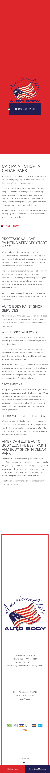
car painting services (28, 195)
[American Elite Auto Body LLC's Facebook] (26, 763)
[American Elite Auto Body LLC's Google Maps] (24, 763)
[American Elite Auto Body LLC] (25, 90)
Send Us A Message (37, 769)
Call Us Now (12, 769)
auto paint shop (12, 188)
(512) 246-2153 (25, 109)
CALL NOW (13, 226)
